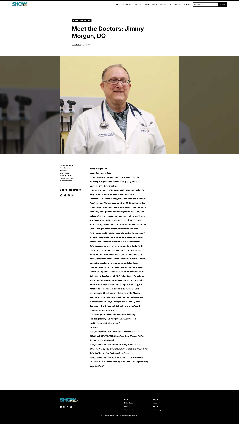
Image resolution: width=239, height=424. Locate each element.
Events (147, 4)
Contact (177, 4)
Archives (154, 4)
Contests (163, 4)
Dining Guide (138, 4)
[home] (20, 4)
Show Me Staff (76, 45)
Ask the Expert (126, 4)
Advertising (186, 4)
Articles (117, 4)
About (170, 4)
